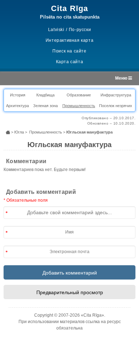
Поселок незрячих (115, 106)
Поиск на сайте (69, 51)
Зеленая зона (45, 106)
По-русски (80, 29)
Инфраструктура (116, 95)
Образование (79, 95)
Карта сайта (69, 61)
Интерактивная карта (69, 40)
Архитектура (17, 106)
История (17, 95)
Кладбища (45, 95)
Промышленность (78, 106)
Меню (121, 78)
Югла (19, 132)
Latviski (56, 29)
